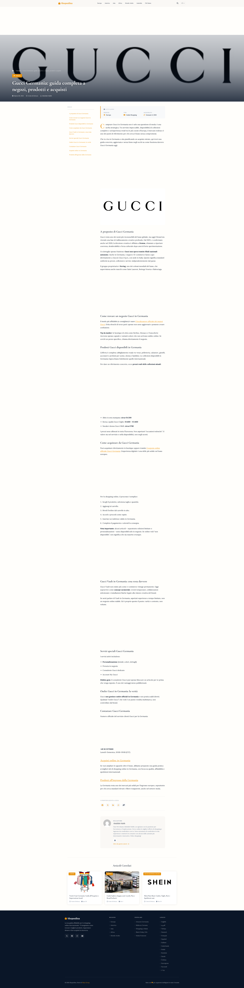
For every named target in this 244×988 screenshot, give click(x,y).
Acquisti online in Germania (78, 150)
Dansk (163, 956)
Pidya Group (85, 982)
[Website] (115, 840)
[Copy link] (124, 805)
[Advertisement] (122, 20)
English (163, 922)
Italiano (163, 942)
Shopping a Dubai (142, 929)
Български (165, 963)
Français (164, 936)
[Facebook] (72, 936)
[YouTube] (82, 936)
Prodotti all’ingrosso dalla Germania (80, 155)
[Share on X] (108, 805)
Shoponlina (67, 3)
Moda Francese (141, 936)
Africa (120, 3)
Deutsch (164, 932)
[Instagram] (77, 936)
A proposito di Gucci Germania (78, 113)
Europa (99, 3)
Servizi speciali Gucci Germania (79, 138)
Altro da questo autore (120, 844)
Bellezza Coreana (142, 925)
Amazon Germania (142, 922)
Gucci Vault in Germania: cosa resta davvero (80, 133)
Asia (114, 3)
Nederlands (165, 946)
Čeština (163, 960)
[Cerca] (177, 3)
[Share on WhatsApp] (118, 805)
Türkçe (163, 929)
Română (164, 953)
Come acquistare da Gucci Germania (80, 128)
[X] (67, 936)
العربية (163, 925)
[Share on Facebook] (102, 805)
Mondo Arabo (129, 3)
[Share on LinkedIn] (113, 805)
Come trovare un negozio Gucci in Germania (80, 119)
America (107, 3)
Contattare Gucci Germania (77, 146)
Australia (139, 3)
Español (164, 939)
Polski (163, 949)
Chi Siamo (148, 3)
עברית (163, 970)
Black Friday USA (141, 932)
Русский (164, 967)
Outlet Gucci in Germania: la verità (80, 142)
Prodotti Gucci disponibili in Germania (81, 124)
